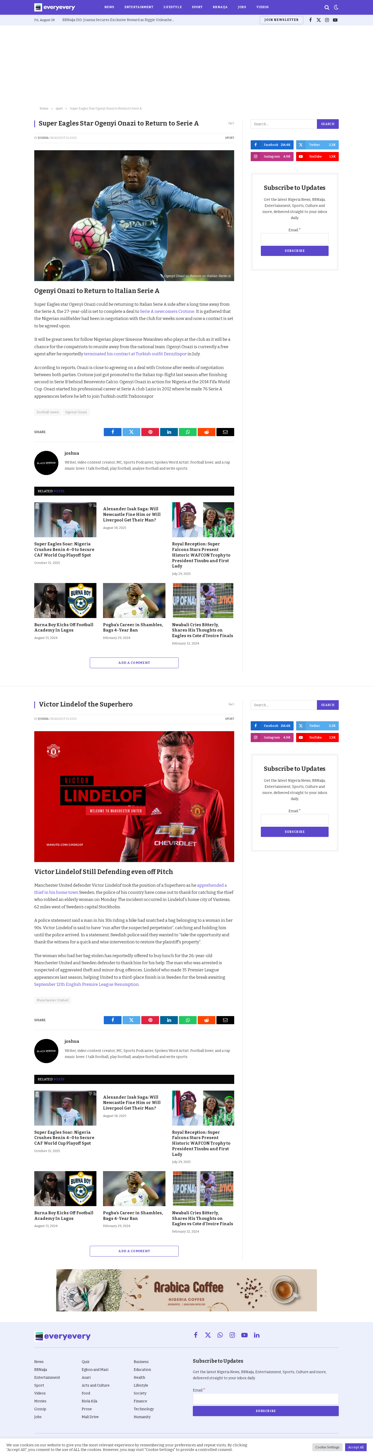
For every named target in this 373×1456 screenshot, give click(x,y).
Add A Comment (134, 663)
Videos (262, 7)
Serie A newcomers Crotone (167, 311)
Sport (197, 7)
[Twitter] (16, 315)
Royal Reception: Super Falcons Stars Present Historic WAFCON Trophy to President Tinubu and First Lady (201, 555)
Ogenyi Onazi (76, 412)
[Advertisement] (186, 66)
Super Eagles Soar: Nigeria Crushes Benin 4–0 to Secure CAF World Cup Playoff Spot (64, 550)
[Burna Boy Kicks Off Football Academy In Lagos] (65, 600)
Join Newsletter (281, 20)
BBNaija (220, 7)
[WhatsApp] (16, 350)
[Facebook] (16, 303)
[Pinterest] (16, 326)
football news (48, 412)
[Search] (327, 7)
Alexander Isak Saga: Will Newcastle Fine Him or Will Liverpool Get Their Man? (132, 515)
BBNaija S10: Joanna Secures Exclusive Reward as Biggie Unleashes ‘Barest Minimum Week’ (119, 20)
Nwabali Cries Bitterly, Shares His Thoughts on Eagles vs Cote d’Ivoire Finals (202, 630)
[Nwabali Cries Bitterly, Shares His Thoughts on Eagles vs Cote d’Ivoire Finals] (203, 600)
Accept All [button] (356, 1447)
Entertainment (138, 7)
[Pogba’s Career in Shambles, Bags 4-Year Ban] (134, 600)
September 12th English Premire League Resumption (86, 984)
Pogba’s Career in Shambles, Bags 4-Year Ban (133, 627)
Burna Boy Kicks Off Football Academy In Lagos (63, 627)
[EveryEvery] (54, 7)
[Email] (16, 362)
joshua (43, 138)
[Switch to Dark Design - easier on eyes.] (336, 7)
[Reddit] (16, 338)
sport (229, 138)
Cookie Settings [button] (327, 1447)
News (109, 7)
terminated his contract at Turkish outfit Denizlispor (135, 353)
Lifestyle (172, 7)
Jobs (242, 7)
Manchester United (53, 1000)
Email (295, 230)
